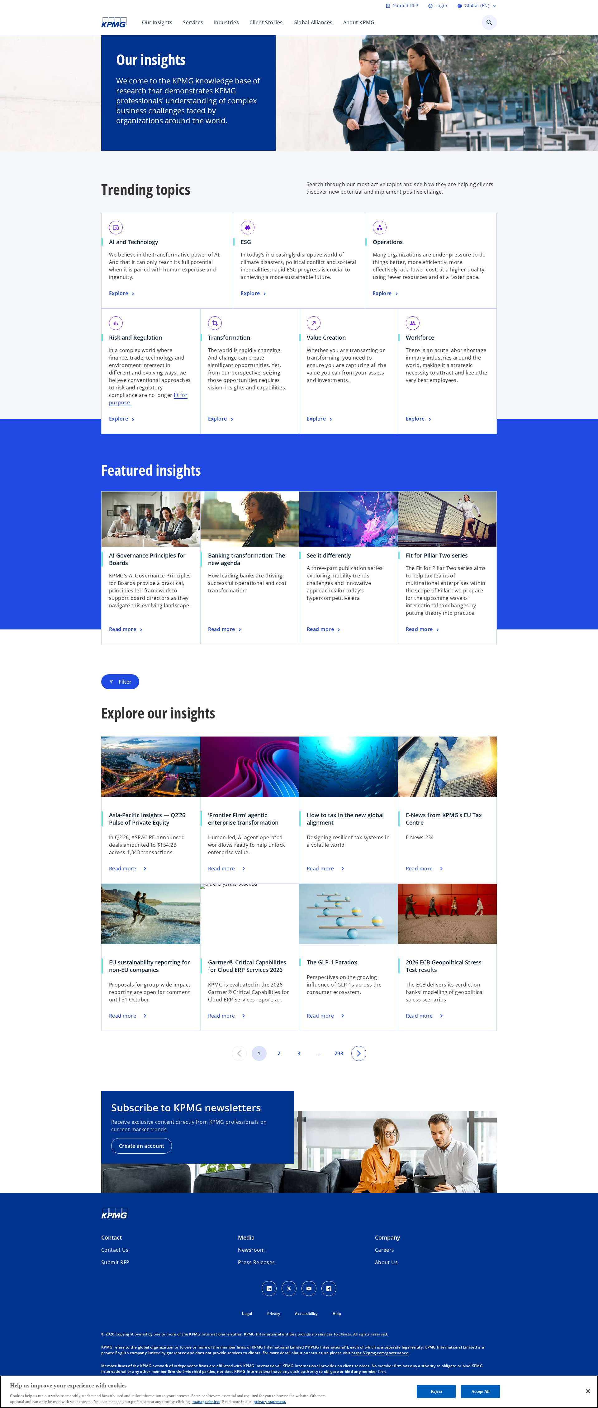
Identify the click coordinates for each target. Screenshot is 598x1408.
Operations (388, 242)
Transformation (229, 337)
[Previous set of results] (239, 1053)
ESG (246, 242)
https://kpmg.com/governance (379, 1352)
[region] (299, 1392)
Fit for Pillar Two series (437, 555)
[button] (115, 1262)
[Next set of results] (358, 1053)
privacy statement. (270, 1401)
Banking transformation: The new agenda (246, 559)
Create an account (141, 1145)
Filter (120, 681)
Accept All (481, 1391)
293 (339, 1053)
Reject (436, 1391)
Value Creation (326, 337)
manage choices (206, 1401)
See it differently (329, 555)
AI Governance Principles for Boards (147, 559)
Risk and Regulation (135, 337)
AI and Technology (133, 242)
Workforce (420, 337)
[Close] (588, 1391)
